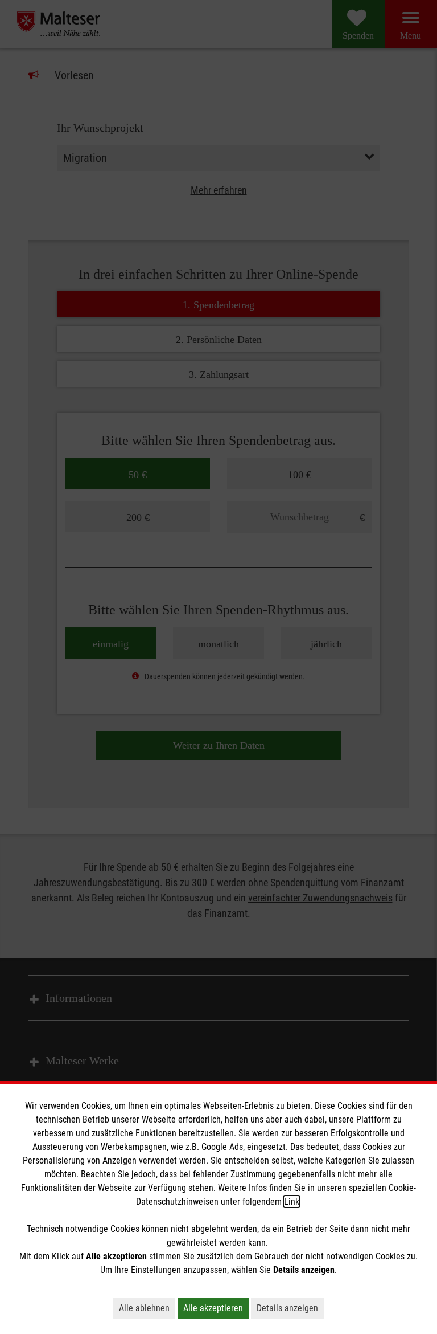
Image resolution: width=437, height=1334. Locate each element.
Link (291, 1201)
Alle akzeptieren (213, 1308)
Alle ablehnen (144, 1308)
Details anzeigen (287, 1308)
